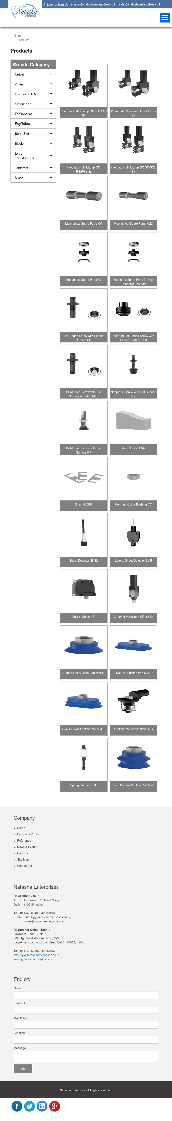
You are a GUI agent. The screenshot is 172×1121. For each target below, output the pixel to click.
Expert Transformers (24, 155)
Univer (19, 74)
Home (18, 35)
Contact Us (24, 866)
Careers (22, 853)
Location (19, 1033)
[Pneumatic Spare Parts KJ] (84, 253)
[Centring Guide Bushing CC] (133, 478)
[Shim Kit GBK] (84, 478)
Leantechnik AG (26, 94)
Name (18, 988)
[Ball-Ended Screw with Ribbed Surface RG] (84, 310)
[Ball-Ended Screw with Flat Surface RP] (84, 422)
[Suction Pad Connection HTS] (133, 703)
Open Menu (165, 18)
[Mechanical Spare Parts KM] (84, 197)
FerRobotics (24, 113)
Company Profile (28, 834)
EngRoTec (22, 123)
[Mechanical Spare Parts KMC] (133, 197)
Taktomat (21, 167)
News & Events (27, 847)
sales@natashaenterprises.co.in (140, 4)
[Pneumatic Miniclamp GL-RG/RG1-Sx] (84, 85)
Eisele (19, 143)
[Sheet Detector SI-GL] (84, 534)
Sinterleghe (23, 103)
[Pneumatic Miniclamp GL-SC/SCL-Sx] (133, 85)
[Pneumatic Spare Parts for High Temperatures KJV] (133, 253)
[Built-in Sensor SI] (84, 590)
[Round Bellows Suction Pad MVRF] (133, 759)
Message (20, 1048)
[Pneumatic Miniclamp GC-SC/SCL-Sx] (133, 141)
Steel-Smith (23, 133)
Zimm (19, 84)
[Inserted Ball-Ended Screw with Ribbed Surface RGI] (133, 310)
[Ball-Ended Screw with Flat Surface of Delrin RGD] (84, 366)
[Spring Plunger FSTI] (84, 759)
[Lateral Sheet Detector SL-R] (133, 534)
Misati (19, 177)
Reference (24, 840)
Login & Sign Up (57, 4)
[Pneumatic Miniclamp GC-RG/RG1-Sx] (84, 141)
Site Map (23, 859)
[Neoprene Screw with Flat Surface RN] (133, 366)
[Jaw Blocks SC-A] (133, 422)
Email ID (19, 1003)
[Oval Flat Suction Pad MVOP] (133, 647)
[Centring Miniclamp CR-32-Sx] (133, 590)
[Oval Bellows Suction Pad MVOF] (84, 703)
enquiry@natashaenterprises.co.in (93, 4)
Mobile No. (21, 1018)
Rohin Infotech (93, 1116)
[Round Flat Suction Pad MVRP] (84, 647)
